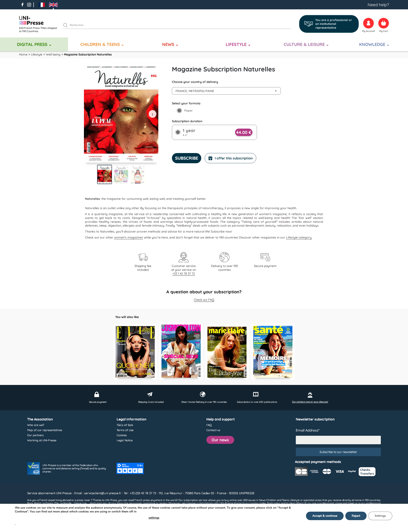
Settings (380, 516)
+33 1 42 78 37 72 (183, 273)
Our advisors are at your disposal (310, 401)
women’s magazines (128, 237)
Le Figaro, (48, 503)
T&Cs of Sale (125, 425)
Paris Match (34, 503)
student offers (294, 503)
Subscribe (186, 158)
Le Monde (66, 503)
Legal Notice (125, 440)
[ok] (67, 25)
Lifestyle (236, 44)
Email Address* (307, 430)
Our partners (35, 435)
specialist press (312, 500)
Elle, (56, 503)
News (168, 44)
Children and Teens (277, 500)
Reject (356, 516)
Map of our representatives (44, 430)
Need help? (378, 4)
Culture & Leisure (304, 44)
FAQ (209, 425)
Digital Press (32, 44)
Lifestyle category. (299, 237)
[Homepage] (39, 20)
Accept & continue (324, 516)
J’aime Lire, (80, 503)
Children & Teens (100, 44)
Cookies (122, 435)
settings (154, 518)
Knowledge (372, 44)
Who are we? (35, 425)
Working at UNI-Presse (41, 440)
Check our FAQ (204, 300)
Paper (188, 110)
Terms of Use (125, 430)
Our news (220, 439)
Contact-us (213, 430)
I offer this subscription (234, 158)
